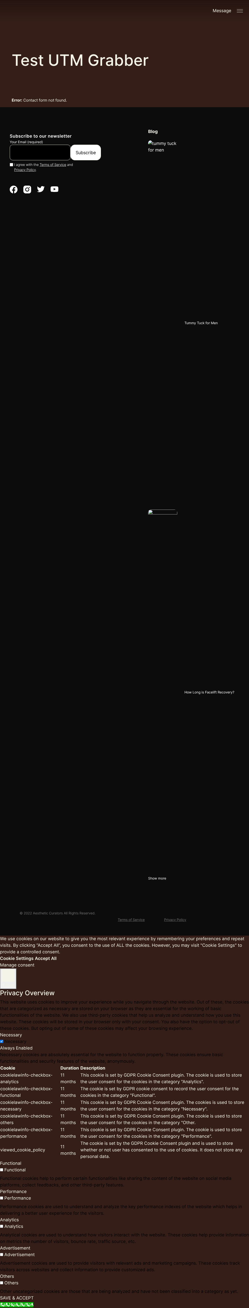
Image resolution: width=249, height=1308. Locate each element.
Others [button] (7, 1276)
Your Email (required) (26, 142)
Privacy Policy (25, 170)
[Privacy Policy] (175, 912)
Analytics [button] (9, 1220)
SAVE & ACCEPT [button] (17, 1298)
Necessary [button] (11, 1035)
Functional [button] (10, 1163)
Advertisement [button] (15, 1248)
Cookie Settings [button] (17, 958)
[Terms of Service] (131, 912)
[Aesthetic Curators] (43, 14)
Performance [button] (13, 1191)
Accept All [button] (45, 958)
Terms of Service (53, 165)
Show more (157, 878)
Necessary (15, 1041)
